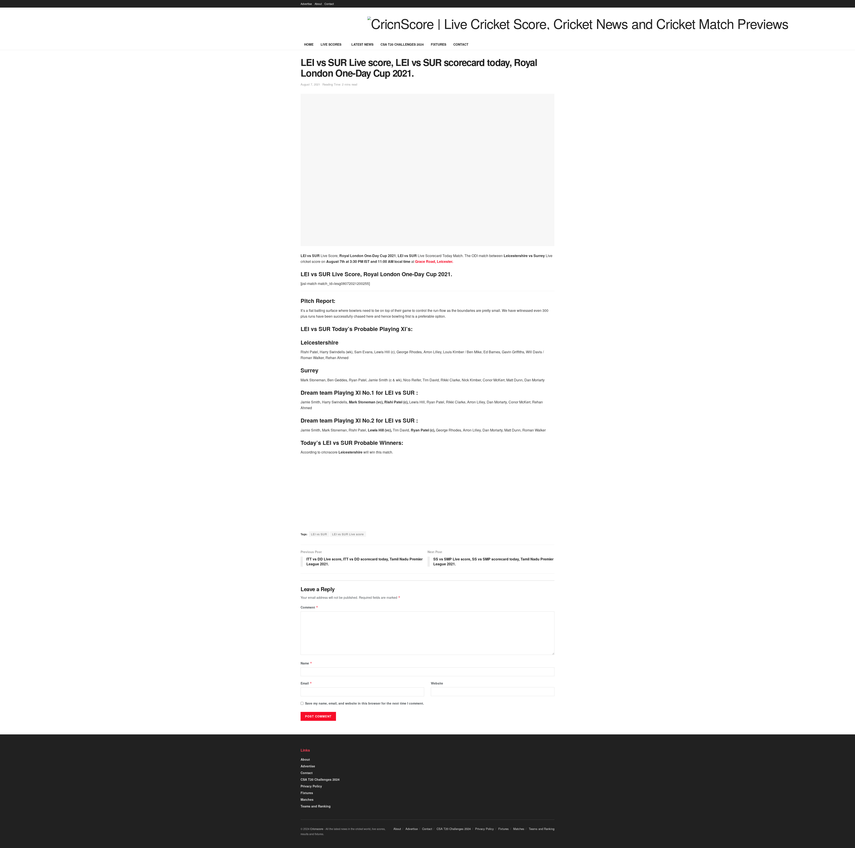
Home (309, 44)
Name (306, 663)
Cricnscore (316, 829)
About (318, 4)
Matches (307, 799)
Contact (329, 4)
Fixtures (438, 44)
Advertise (306, 4)
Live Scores (331, 44)
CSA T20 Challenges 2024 (402, 44)
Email (306, 683)
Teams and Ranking (316, 806)
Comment (309, 607)
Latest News (362, 44)
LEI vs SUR (319, 534)
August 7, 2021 (310, 84)
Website (437, 683)
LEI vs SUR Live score (348, 534)
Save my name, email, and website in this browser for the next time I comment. (364, 703)
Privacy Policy (311, 786)
